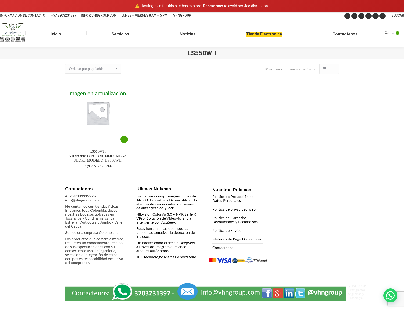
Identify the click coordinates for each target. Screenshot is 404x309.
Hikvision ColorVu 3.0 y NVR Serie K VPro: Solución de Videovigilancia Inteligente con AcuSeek (166, 218)
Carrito (391, 33)
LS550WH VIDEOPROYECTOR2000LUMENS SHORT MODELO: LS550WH (97, 155)
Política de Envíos (226, 230)
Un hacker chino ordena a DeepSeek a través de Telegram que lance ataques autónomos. (166, 247)
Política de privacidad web (234, 209)
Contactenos (222, 248)
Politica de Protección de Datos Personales (232, 199)
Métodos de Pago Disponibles (236, 239)
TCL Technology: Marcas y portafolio (166, 257)
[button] (390, 295)
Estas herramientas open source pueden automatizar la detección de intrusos (165, 233)
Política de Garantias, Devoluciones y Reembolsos (235, 220)
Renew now (213, 6)
